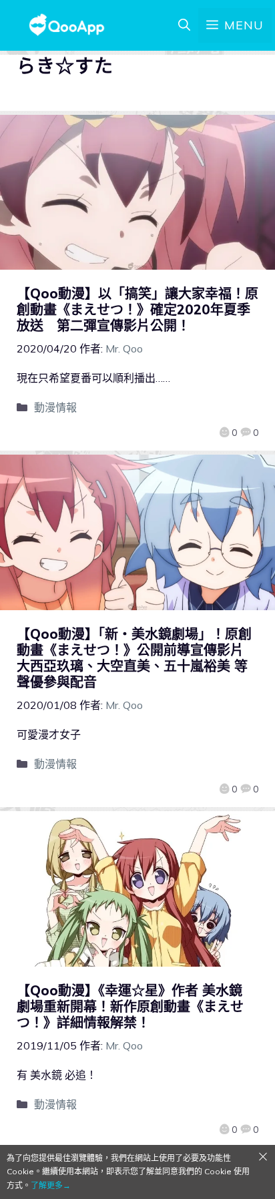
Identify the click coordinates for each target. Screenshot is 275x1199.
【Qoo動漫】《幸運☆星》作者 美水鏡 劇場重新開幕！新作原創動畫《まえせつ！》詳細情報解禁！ (130, 1006)
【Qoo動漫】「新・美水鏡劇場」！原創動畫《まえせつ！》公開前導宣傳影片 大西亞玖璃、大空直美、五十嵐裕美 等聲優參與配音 (137, 658)
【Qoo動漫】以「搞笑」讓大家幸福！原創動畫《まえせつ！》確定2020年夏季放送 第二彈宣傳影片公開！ (137, 309)
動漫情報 (55, 407)
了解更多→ (51, 1185)
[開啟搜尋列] (184, 25)
